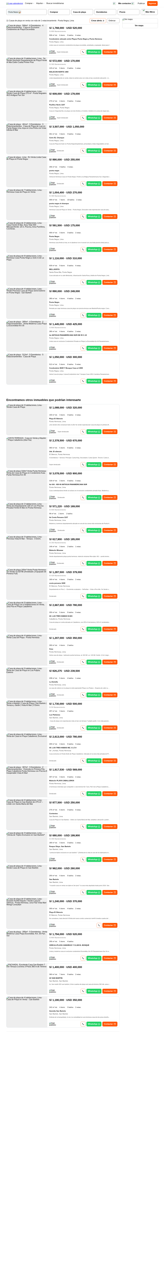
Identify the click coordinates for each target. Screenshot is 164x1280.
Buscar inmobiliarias (55, 3)
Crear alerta (96, 21)
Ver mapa (139, 26)
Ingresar (152, 3)
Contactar (108, 52)
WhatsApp (92, 52)
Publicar (141, 3)
